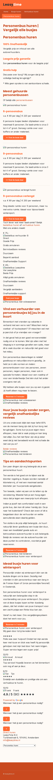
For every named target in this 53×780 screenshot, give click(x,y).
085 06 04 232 (10, 742)
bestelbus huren (11, 225)
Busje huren (16, 12)
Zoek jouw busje (12, 298)
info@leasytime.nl (11, 740)
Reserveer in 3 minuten (15, 397)
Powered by (13, 700)
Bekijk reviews (10, 449)
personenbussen (24, 100)
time (12, 4)
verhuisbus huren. (31, 225)
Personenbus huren (12, 16)
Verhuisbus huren (31, 12)
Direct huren (9, 732)
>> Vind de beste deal (14, 138)
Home (6, 12)
